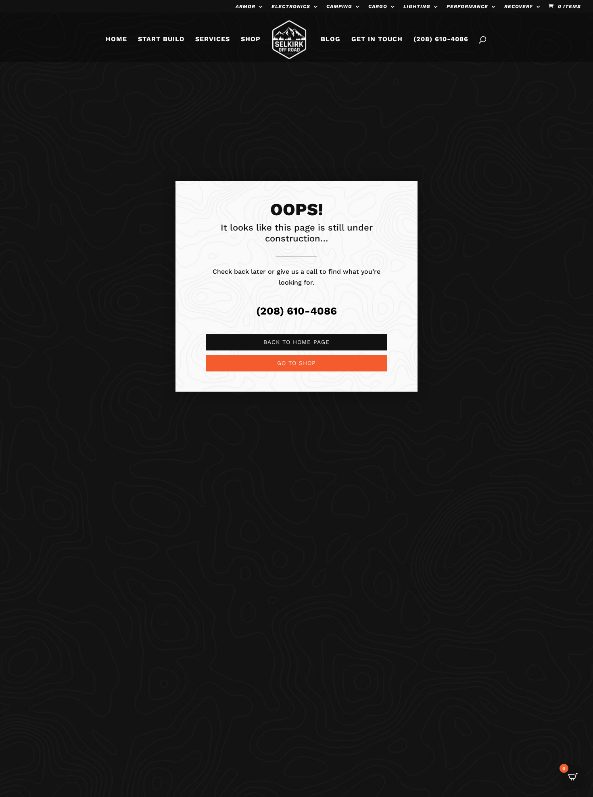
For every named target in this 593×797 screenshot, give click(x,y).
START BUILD (161, 39)
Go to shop (296, 363)
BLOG (330, 39)
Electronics (290, 6)
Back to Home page (296, 342)
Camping (339, 6)
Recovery (518, 6)
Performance (467, 6)
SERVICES (212, 39)
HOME (116, 39)
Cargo (377, 6)
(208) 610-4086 (440, 39)
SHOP (251, 39)
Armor (245, 6)
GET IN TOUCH (377, 39)
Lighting (416, 6)
